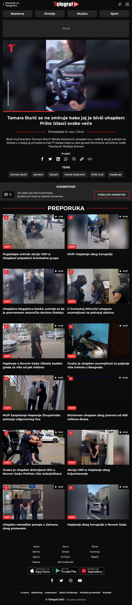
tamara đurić (18, 174)
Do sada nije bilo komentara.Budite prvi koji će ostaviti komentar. (40, 194)
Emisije (50, 13)
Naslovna (17, 13)
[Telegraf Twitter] (61, 580)
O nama (25, 592)
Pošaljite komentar (111, 194)
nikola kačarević (74, 174)
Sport (114, 13)
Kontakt (107, 592)
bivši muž (97, 174)
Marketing (36, 592)
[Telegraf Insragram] (70, 580)
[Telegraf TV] (79, 580)
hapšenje (116, 174)
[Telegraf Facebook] (52, 580)
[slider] (66, 111)
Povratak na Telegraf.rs (12, 4)
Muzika (82, 13)
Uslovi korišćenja (68, 592)
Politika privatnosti (90, 592)
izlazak (54, 174)
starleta (38, 174)
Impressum (51, 592)
